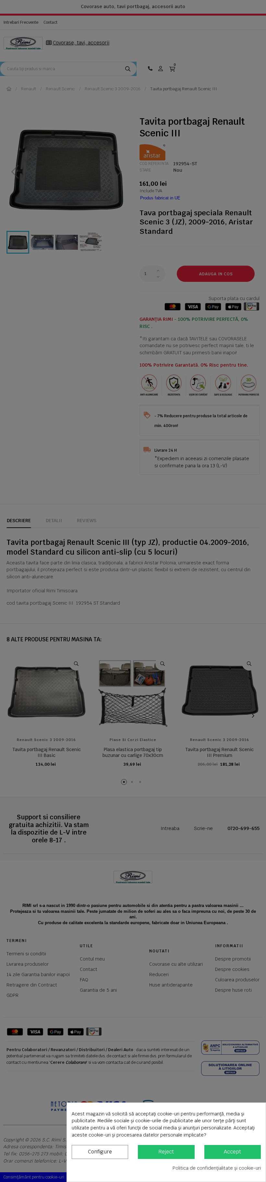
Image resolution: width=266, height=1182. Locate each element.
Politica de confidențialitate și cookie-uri (217, 1168)
